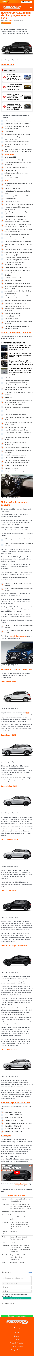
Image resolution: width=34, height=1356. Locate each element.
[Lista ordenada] (12, 1283)
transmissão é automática (18, 636)
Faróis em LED (9, 154)
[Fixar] (10, 1283)
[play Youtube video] (17, 1172)
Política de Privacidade (17, 1343)
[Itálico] (6, 1283)
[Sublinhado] (8, 1283)
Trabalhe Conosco (17, 1346)
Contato (17, 1339)
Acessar (29, 1272)
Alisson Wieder (10, 20)
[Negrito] (4, 1283)
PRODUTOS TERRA (26, 1)
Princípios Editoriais (17, 1350)
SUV (27, 713)
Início (17, 1332)
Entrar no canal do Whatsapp (18, 1316)
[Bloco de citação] (16, 1283)
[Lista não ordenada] (14, 1283)
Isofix (6, 180)
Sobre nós (17, 1336)
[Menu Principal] (31, 7)
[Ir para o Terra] (5, 2)
